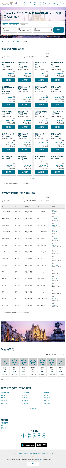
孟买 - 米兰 (25, 403)
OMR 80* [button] (13, 16)
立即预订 (8, 80)
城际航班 (26, 453)
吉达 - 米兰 (4, 403)
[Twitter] (39, 435)
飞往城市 (20, 453)
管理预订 (36, 3)
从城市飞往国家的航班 (35, 453)
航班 (8, 41)
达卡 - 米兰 (25, 398)
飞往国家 (14, 453)
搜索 (58, 30)
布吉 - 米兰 (46, 395)
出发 (35, 29)
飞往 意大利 (16, 41)
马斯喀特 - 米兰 (5, 392)
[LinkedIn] (34, 435)
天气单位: (48, 354)
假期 (40, 3)
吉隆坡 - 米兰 (4, 400)
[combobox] (12, 57)
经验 (44, 3)
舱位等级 (47, 53)
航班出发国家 (50, 453)
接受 (33, 463)
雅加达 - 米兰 (25, 400)
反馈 (2, 425)
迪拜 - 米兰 (25, 395)
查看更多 (33, 408)
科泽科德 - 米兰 (48, 398)
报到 (30, 3)
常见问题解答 (4, 423)
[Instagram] (29, 435)
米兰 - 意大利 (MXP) (23, 31)
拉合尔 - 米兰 (47, 403)
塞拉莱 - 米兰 (47, 400)
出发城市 (44, 453)
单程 (4, 24)
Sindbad (49, 3)
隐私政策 (39, 459)
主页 (2, 41)
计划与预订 (26, 3)
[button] (14, 24)
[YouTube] (44, 435)
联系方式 (3, 428)
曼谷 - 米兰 (4, 395)
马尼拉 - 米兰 (25, 392)
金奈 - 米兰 (4, 398)
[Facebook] (23, 435)
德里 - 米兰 (46, 392)
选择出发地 (6, 31)
